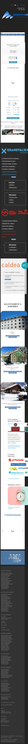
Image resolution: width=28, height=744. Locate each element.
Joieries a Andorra (4, 645)
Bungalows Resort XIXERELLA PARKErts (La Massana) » (13, 403)
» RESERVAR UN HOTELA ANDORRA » (13, 336)
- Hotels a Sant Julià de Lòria (6, 606)
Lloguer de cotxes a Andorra (6, 572)
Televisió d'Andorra (4, 698)
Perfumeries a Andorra (5, 646)
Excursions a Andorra (5, 576)
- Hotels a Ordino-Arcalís (5, 602)
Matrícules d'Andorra (5, 690)
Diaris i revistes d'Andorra (6, 696)
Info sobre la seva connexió (6, 712)
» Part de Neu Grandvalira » (8, 166)
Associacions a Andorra (5, 659)
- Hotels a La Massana (5, 604)
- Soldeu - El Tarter (4, 619)
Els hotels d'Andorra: (5, 596)
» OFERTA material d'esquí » (9, 234)
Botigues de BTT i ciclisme (6, 637)
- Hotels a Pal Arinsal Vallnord (6, 603)
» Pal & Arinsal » (13, 249)
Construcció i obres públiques (6, 676)
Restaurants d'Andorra (5, 581)
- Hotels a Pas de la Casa (5, 598)
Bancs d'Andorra (4, 673)
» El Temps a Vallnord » (7, 228)
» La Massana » (12, 247)
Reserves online (4, 595)
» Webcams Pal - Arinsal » (8, 223)
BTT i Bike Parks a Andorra (6, 580)
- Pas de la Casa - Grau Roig (6, 618)
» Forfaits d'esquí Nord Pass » (9, 231)
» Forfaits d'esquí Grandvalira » (9, 171)
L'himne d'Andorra (4, 688)
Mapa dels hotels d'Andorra (6, 594)
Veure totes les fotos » (13, 96)
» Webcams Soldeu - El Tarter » (9, 163)
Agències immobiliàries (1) (6, 675)
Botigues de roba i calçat (5, 639)
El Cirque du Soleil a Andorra (6, 704)
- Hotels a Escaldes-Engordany (6, 605)
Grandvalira (3, 616)
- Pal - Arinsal (3, 622)
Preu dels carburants (5, 586)
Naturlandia (3, 627)
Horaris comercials (4, 650)
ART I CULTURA (4, 681)
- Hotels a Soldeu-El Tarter (6, 600)
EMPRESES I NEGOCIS (6, 667)
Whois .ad (3, 710)
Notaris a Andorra (4, 671)
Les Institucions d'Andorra (6, 656)
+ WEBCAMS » (13, 62)
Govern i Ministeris (4, 655)
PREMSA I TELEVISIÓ (5, 694)
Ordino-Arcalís (4, 624)
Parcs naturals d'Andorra (5, 575)
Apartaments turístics (5, 608)
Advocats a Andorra (4, 672)
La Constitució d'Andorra (5, 687)
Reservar (13, 177)
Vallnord (2, 621)
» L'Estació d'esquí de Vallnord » (10, 220)
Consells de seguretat (5, 629)
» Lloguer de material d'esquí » (9, 174)
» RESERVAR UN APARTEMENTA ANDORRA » (13, 372)
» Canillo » (11, 202)
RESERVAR (8, 279)
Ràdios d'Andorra (4, 697)
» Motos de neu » (13, 187)
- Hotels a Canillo (4, 599)
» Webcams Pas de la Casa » (9, 161)
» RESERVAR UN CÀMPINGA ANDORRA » (13, 408)
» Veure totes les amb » (15, 290)
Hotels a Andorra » (12, 332)
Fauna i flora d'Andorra (5, 684)
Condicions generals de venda (8, 741)
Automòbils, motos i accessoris (7, 638)
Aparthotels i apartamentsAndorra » (12, 368)
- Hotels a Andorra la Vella (6, 597)
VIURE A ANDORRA (5, 653)
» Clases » (4, 236)
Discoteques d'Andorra (5, 582)
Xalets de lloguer (4, 609)
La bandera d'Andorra (5, 689)
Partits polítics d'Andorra (5, 658)
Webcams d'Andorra (5, 662)
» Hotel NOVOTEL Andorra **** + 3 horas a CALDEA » (14, 282)
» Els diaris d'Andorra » (13, 478)
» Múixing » (12, 185)
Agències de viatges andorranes (7, 573)
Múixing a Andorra (4, 579)
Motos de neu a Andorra (5, 578)
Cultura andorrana (4, 686)
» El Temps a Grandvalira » (8, 169)
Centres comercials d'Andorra (6, 635)
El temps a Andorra (4, 661)
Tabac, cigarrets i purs (5, 648)
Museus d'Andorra (4, 683)
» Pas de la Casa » (13, 197)
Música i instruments (5, 644)
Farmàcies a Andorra (5, 647)
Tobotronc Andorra (4, 585)
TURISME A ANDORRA (6, 570)
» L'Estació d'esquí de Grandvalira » (10, 158)
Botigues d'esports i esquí (6, 636)
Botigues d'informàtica (5, 643)
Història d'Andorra (4, 685)
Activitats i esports (4, 577)
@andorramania (12, 514)
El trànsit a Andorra (4, 663)
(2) (11, 675)
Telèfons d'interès (4, 588)
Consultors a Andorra (5, 669)
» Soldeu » (11, 199)
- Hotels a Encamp (4, 607)
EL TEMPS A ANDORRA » (13, 118)
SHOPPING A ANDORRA (6, 633)
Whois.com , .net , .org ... (5, 711)
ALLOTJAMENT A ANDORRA (7, 592)
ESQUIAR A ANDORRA (6, 614)
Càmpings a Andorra (5, 611)
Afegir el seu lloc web (5, 721)
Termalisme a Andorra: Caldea (6, 584)
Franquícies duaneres (5, 587)
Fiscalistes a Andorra (5, 670)
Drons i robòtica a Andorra (6, 642)
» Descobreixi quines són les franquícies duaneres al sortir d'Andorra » (14, 447)
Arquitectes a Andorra (5, 677)
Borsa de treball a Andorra (6, 660)
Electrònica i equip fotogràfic (6, 641)
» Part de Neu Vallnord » (8, 226)
